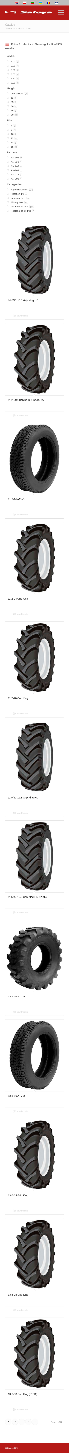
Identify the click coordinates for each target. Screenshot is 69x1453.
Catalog (10, 24)
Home (21, 28)
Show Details (21, 316)
